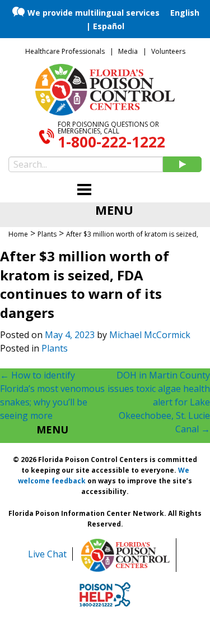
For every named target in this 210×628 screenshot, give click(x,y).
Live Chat (47, 554)
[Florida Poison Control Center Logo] (125, 555)
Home (18, 234)
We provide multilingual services (93, 12)
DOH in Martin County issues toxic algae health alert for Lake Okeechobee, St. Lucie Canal (159, 402)
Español (108, 26)
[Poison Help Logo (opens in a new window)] (105, 594)
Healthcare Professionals (65, 51)
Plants (54, 348)
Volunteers (168, 51)
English (184, 12)
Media (128, 51)
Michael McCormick (149, 335)
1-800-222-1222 (111, 142)
